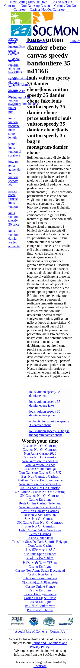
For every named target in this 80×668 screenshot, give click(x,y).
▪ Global (14, 59)
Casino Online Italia (40, 538)
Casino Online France (40, 586)
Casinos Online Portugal (40, 469)
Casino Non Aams (40, 574)
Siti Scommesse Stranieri (40, 578)
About (19, 631)
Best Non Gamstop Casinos (40, 476)
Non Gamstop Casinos (40, 465)
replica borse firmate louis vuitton (13, 198)
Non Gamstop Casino (35, 5)
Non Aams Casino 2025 (40, 453)
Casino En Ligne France (40, 594)
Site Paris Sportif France (40, 554)
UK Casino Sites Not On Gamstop (40, 522)
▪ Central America (20, 78)
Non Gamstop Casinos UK (40, 461)
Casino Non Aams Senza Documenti (40, 570)
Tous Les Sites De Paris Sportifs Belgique (40, 541)
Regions (13, 52)
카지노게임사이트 (40, 558)
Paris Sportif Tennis (40, 610)
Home (12, 41)
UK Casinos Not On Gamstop (40, 488)
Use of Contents (37, 631)
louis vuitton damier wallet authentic (14, 238)
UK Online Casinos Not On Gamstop (40, 492)
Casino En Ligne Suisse (40, 598)
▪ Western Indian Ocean (24, 104)
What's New (16, 46)
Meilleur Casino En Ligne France (40, 480)
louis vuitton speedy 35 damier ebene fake (44, 403)
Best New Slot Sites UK (40, 515)
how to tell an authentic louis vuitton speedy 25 (14, 173)
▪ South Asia (16, 91)
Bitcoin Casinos (40, 534)
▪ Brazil (13, 65)
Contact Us (57, 631)
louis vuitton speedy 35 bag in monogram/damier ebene (49, 433)
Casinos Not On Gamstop (47, 9)
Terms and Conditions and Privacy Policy (48, 645)
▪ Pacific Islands (19, 84)
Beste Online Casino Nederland (40, 503)
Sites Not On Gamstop (40, 518)
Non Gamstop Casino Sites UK (40, 472)
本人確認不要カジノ (40, 549)
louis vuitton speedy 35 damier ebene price (44, 413)
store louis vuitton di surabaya (14, 149)
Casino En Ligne (40, 499)
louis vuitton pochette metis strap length (14, 127)
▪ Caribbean (16, 72)
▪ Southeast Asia (19, 97)
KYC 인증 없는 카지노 (40, 562)
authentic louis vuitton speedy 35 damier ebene (49, 423)
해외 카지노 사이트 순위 (40, 582)
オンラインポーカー (40, 606)
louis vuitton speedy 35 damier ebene (44, 393)
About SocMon (36, 41)
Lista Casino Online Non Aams (40, 530)
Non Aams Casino (40, 545)
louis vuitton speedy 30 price (13, 218)
